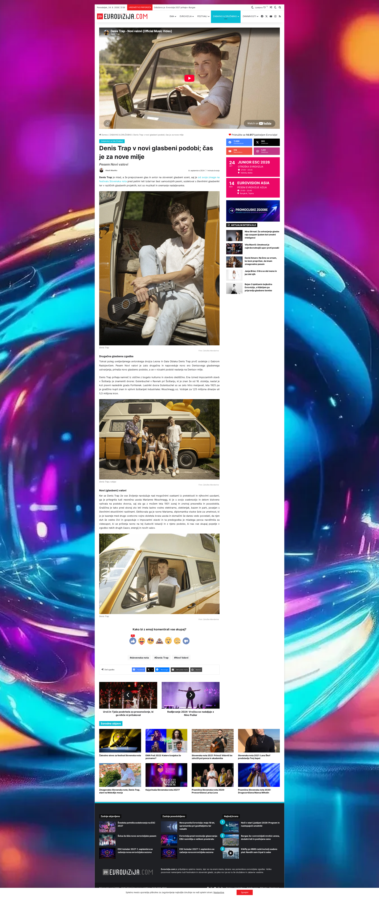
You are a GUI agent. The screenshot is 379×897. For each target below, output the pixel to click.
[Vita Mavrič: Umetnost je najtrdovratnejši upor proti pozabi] (234, 248)
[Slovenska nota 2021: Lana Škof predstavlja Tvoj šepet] (259, 740)
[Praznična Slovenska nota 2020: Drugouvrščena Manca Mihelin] (259, 775)
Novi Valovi (182, 657)
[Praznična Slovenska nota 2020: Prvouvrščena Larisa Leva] (213, 775)
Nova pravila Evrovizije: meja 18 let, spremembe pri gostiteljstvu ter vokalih (197, 825)
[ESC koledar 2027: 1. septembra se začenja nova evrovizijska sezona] (107, 853)
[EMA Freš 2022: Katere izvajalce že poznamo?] (166, 740)
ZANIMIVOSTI (249, 16)
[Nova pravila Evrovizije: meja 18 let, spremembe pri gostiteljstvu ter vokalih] (169, 826)
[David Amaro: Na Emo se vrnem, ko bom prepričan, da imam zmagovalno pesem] (234, 262)
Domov (104, 135)
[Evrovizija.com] (122, 16)
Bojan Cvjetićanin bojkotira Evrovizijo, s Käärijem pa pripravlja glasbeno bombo (258, 287)
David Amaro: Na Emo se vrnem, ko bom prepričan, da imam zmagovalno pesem (261, 261)
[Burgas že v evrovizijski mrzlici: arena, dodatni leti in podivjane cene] (231, 840)
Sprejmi (244, 892)
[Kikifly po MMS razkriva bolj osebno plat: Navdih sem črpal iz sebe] (231, 853)
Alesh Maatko (111, 170)
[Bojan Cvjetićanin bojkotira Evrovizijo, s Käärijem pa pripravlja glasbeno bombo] (234, 288)
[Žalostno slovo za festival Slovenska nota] (120, 740)
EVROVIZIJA (186, 16)
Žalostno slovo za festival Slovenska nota (120, 755)
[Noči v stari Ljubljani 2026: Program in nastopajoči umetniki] (231, 826)
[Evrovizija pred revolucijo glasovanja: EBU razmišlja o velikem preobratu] (169, 840)
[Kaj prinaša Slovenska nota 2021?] (166, 775)
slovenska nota (140, 657)
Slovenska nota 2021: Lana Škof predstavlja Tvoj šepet (254, 756)
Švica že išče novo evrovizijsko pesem (171, 7)
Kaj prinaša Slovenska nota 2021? (163, 790)
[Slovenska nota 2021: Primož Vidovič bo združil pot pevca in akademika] (213, 740)
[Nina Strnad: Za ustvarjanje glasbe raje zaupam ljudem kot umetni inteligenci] (234, 235)
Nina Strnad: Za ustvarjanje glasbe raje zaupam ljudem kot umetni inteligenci (262, 234)
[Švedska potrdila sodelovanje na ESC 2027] (107, 826)
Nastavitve (218, 892)
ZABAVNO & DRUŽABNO (225, 16)
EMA (172, 16)
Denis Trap (162, 657)
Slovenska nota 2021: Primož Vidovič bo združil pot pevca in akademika (212, 756)
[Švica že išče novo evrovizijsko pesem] (107, 840)
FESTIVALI (202, 16)
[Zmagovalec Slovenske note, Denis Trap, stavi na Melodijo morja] (120, 775)
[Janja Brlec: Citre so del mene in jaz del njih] (234, 275)
